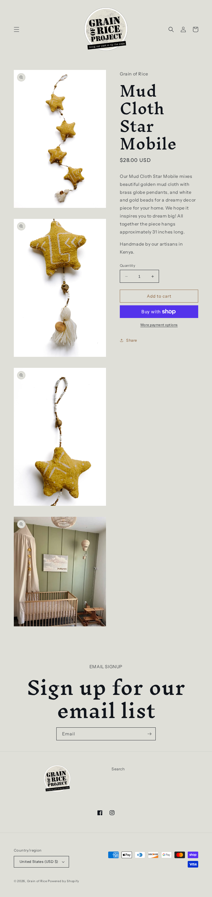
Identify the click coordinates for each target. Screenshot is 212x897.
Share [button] (131, 340)
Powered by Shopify (63, 881)
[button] (16, 29)
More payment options (159, 325)
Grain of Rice (37, 881)
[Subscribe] (149, 733)
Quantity (127, 265)
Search (118, 768)
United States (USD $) (39, 861)
